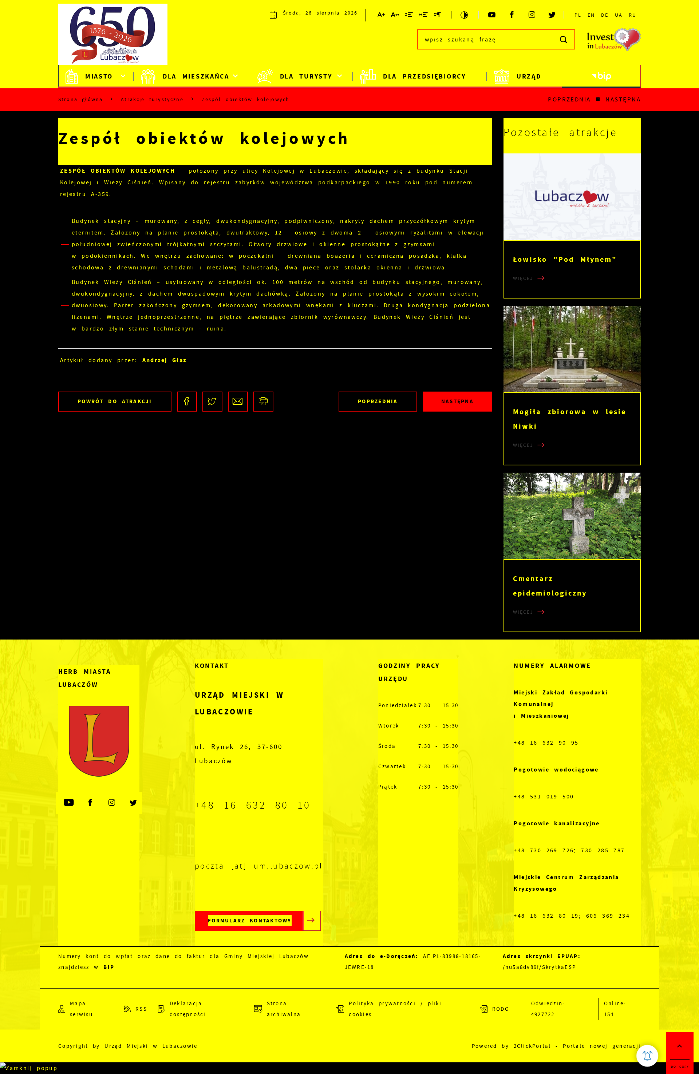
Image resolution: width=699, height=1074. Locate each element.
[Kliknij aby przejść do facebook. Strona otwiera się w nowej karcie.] (512, 15)
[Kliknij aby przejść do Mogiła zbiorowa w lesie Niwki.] (572, 349)
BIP (108, 967)
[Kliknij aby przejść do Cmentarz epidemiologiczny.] (572, 516)
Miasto (99, 76)
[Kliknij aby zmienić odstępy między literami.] (395, 16)
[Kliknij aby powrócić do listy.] (598, 99)
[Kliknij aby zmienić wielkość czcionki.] (381, 16)
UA (619, 15)
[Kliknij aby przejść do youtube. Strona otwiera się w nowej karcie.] (492, 15)
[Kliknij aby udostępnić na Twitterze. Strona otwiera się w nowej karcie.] (212, 402)
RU (632, 15)
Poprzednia (569, 99)
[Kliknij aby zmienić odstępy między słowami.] (423, 16)
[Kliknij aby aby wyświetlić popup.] (647, 1056)
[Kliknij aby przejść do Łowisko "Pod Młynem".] (572, 196)
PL (577, 15)
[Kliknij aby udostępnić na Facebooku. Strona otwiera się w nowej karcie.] (187, 402)
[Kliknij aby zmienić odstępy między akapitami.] (437, 16)
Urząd (529, 76)
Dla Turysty (306, 76)
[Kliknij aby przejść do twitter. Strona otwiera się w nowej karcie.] (552, 15)
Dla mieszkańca (196, 76)
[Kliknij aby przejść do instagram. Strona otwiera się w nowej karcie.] (532, 15)
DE (604, 15)
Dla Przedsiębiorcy (424, 76)
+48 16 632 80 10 (253, 805)
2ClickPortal (532, 1046)
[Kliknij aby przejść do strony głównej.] (116, 38)
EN (591, 15)
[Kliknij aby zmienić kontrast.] (465, 15)
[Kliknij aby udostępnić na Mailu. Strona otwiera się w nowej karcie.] (238, 402)
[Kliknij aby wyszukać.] (564, 39)
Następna (623, 99)
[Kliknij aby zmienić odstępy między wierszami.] (409, 16)
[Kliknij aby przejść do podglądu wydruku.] (263, 402)
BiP (601, 76)
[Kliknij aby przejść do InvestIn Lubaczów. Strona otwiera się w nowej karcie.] (614, 39)
